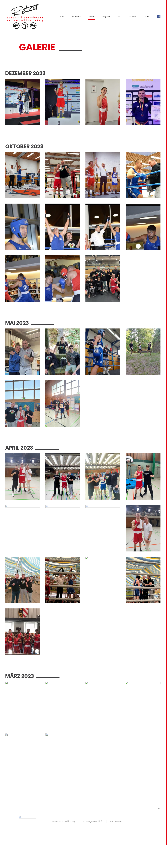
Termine (131, 16)
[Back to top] (158, 809)
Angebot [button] (106, 16)
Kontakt (146, 16)
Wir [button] (119, 16)
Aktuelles (76, 16)
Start (62, 16)
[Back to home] (25, 16)
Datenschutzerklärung (63, 821)
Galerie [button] (91, 16)
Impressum (115, 821)
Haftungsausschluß (92, 821)
